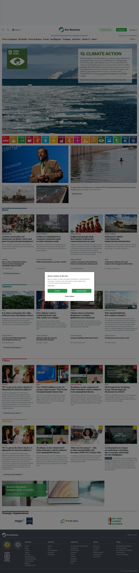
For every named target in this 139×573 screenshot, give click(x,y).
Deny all (57, 291)
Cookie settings (69, 296)
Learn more (51, 285)
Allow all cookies (82, 291)
